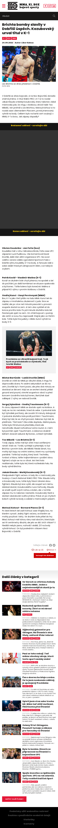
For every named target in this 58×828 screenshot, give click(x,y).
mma (14, 38)
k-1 (4, 38)
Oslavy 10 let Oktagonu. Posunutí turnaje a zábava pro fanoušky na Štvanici (37, 728)
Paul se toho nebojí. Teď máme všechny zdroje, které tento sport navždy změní (38, 656)
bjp (8, 367)
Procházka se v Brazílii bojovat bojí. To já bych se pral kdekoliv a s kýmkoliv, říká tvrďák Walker (27, 362)
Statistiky (29, 819)
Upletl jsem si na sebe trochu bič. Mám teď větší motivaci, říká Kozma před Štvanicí (38, 704)
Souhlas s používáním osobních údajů (29, 815)
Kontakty (29, 823)
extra (35, 781)
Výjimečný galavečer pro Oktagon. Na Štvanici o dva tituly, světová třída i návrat (37, 632)
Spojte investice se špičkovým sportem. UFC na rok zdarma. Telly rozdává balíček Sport (38, 776)
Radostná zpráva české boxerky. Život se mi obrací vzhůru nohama (37, 609)
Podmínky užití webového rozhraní (29, 811)
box (9, 38)
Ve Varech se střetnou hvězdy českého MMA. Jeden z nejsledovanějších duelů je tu (38, 585)
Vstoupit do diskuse (45, 555)
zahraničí (18, 367)
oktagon (26, 590)
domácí (37, 590)
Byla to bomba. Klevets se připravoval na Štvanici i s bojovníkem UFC (36, 752)
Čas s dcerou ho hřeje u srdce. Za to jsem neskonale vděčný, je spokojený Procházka (38, 680)
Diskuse (52, 550)
